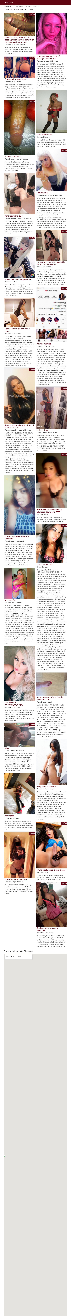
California (28, 6)
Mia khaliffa (10, 600)
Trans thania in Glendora (16, 879)
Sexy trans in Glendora (47, 786)
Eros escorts (8, 6)
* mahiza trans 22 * (14, 216)
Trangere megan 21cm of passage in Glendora (48, 57)
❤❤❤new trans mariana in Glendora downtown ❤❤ (49, 510)
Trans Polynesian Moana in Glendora (17, 537)
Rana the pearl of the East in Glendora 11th (50, 698)
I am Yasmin (42, 193)
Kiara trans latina (44, 134)
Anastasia (9, 816)
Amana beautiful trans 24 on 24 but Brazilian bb (19, 426)
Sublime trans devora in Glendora (47, 929)
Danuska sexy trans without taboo (17, 330)
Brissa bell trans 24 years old (18, 279)
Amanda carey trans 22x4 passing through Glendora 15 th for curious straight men (19, 39)
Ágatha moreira (44, 344)
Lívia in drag (42, 430)
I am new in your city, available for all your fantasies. (51, 263)
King (7, 748)
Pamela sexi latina (13, 156)
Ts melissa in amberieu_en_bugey (14, 703)
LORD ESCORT (9, 3)
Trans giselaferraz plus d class (51, 870)
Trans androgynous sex (15, 79)
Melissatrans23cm (45, 564)
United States (18, 6)
